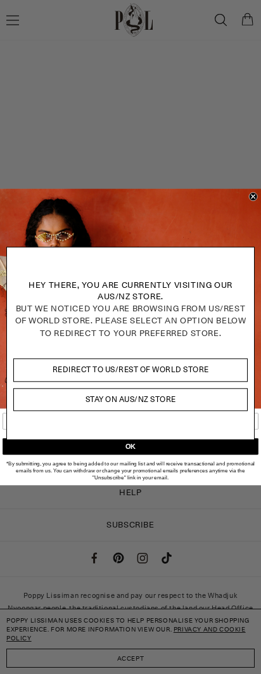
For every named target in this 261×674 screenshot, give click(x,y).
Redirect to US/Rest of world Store (131, 369)
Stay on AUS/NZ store (131, 399)
